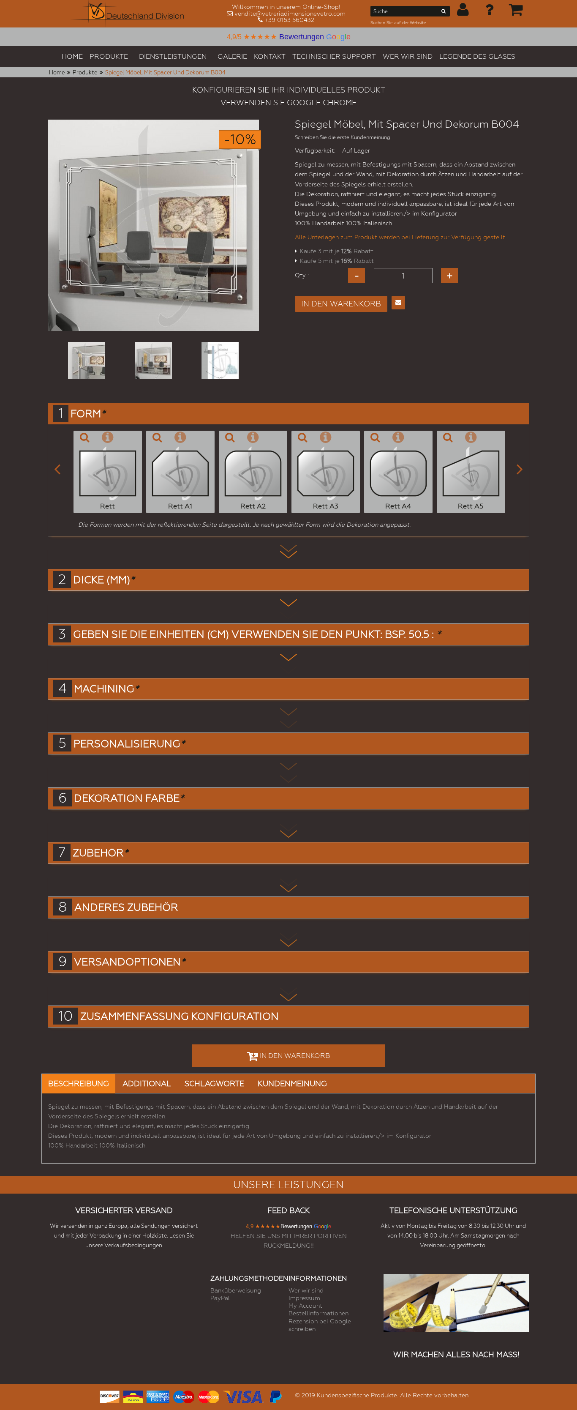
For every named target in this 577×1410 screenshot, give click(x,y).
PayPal (220, 1298)
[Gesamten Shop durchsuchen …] (443, 12)
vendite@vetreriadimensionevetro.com (290, 13)
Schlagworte (214, 1083)
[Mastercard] (208, 1396)
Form (88, 414)
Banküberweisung (235, 1290)
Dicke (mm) (103, 580)
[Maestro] (183, 1396)
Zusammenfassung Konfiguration (179, 1016)
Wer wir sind (306, 1290)
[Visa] (243, 1396)
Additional (146, 1083)
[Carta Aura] (133, 1396)
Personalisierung (129, 744)
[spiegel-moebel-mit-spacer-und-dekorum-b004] (86, 360)
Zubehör (100, 853)
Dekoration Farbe (129, 798)
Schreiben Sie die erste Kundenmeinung (342, 137)
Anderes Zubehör (126, 907)
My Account (305, 1305)
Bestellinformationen (318, 1313)
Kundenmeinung (292, 1083)
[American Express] (158, 1396)
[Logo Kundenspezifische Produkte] (127, 13)
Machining (106, 689)
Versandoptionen (129, 962)
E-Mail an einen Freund (398, 302)
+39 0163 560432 (289, 19)
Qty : (302, 275)
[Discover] (110, 1396)
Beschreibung (78, 1083)
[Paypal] (275, 1396)
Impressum (304, 1298)
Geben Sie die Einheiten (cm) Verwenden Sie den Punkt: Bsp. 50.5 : (257, 634)
